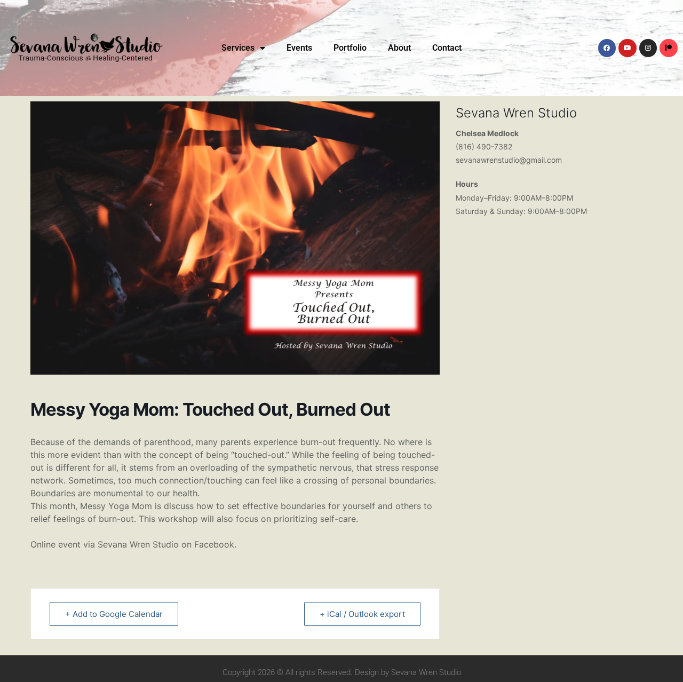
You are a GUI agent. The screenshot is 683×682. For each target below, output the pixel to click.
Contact (447, 48)
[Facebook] (607, 48)
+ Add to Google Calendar (114, 614)
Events (299, 48)
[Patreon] (669, 48)
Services (238, 48)
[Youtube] (627, 48)
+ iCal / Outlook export (362, 614)
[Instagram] (648, 48)
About (399, 48)
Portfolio (350, 48)
